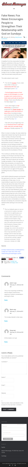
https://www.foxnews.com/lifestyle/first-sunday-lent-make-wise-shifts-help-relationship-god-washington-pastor (12, 251)
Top (26, 465)
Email (3, 385)
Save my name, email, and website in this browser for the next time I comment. (12, 404)
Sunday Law (13, 261)
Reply (6, 300)
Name (3, 377)
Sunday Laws (14, 262)
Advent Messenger (14, 4)
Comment (4, 361)
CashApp (3, 456)
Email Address (6, 432)
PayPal (3, 447)
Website (3, 393)
